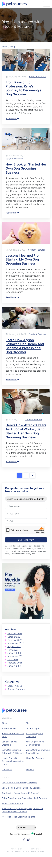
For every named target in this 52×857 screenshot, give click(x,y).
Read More (11, 118)
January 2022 (14, 653)
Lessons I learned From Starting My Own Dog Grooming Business (24, 259)
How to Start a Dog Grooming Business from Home (13, 761)
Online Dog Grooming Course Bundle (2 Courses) (24, 798)
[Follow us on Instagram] (28, 839)
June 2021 (12, 659)
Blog (12, 46)
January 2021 (14, 666)
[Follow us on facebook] (23, 839)
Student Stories (9, 728)
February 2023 (14, 640)
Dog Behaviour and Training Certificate (19, 782)
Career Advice (14, 685)
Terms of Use (35, 849)
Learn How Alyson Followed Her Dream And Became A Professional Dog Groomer (25, 346)
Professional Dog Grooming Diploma (18, 816)
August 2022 (14, 646)
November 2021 (15, 656)
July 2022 (12, 649)
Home (4, 46)
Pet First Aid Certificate (12, 803)
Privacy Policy (16, 849)
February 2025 (14, 633)
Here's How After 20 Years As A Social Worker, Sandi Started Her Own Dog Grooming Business (26, 431)
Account (30, 769)
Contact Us (7, 769)
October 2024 (14, 636)
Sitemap (5, 723)
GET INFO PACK (26, 540)
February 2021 (14, 662)
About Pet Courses (35, 758)
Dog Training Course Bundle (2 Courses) (20, 793)
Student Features (37, 76)
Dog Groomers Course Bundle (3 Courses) (21, 788)
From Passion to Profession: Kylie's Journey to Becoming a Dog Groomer (23, 88)
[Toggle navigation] (46, 4)
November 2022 (15, 643)
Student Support (33, 728)
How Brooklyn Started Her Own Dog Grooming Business (26, 168)
